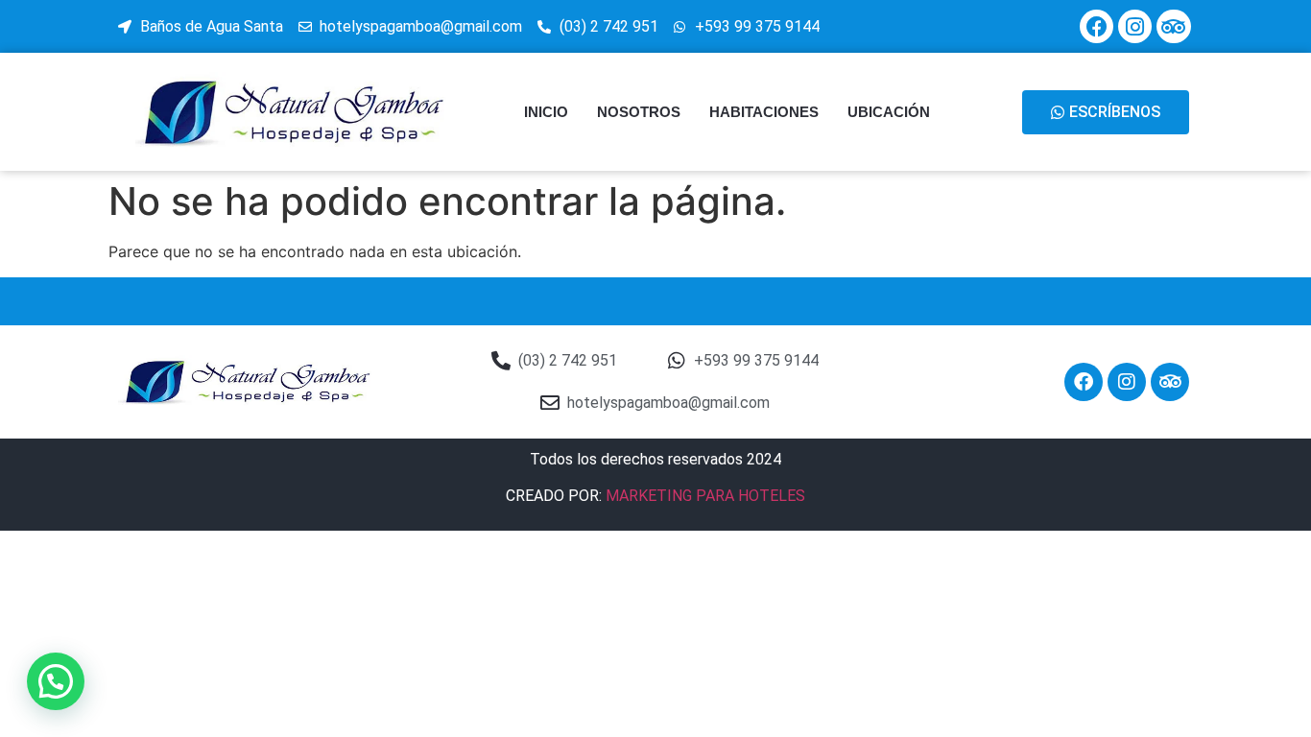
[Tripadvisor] (1173, 26)
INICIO (546, 112)
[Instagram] (1135, 26)
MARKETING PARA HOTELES (705, 496)
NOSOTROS (638, 112)
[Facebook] (1096, 26)
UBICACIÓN (888, 112)
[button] (55, 681)
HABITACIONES (764, 112)
